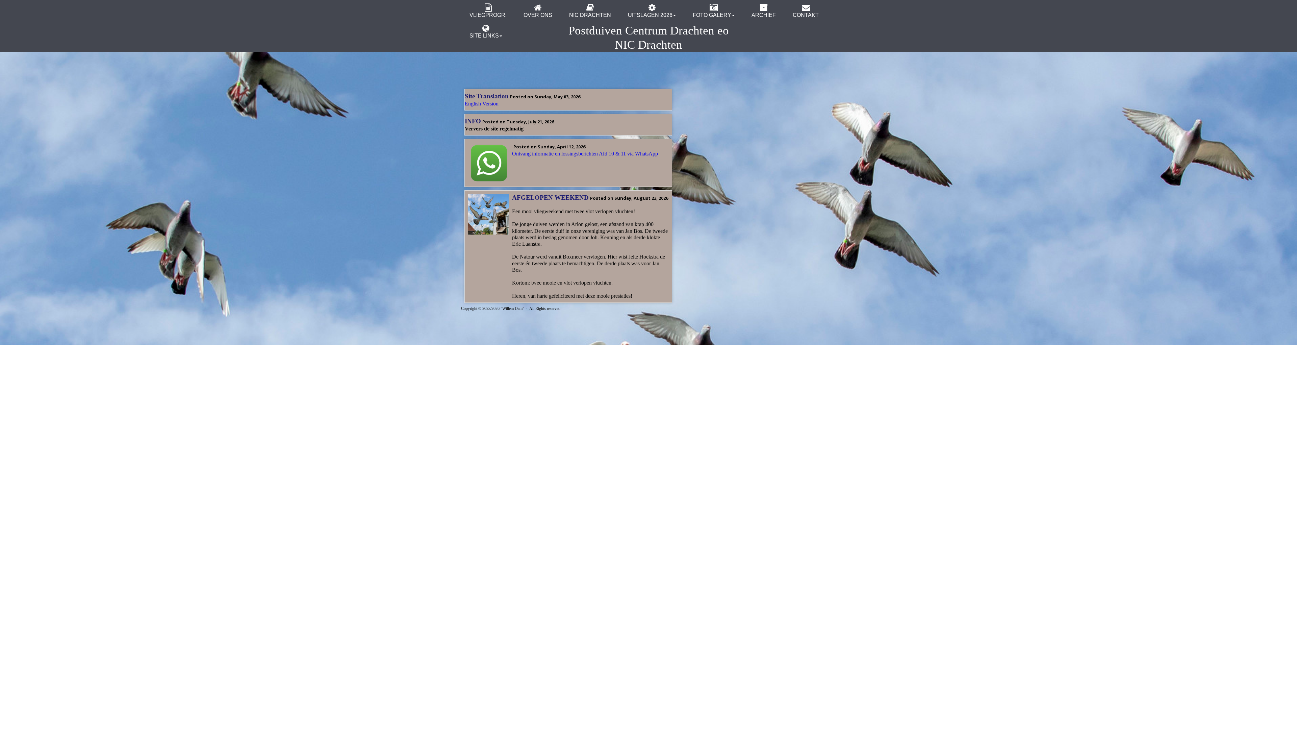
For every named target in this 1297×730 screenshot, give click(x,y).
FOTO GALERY (712, 15)
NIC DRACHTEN (590, 15)
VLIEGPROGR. (488, 15)
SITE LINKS (484, 36)
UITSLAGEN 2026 (650, 15)
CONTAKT (806, 15)
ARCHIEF (764, 15)
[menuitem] (488, 10)
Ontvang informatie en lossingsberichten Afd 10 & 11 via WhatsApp (585, 153)
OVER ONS (538, 15)
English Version (482, 103)
